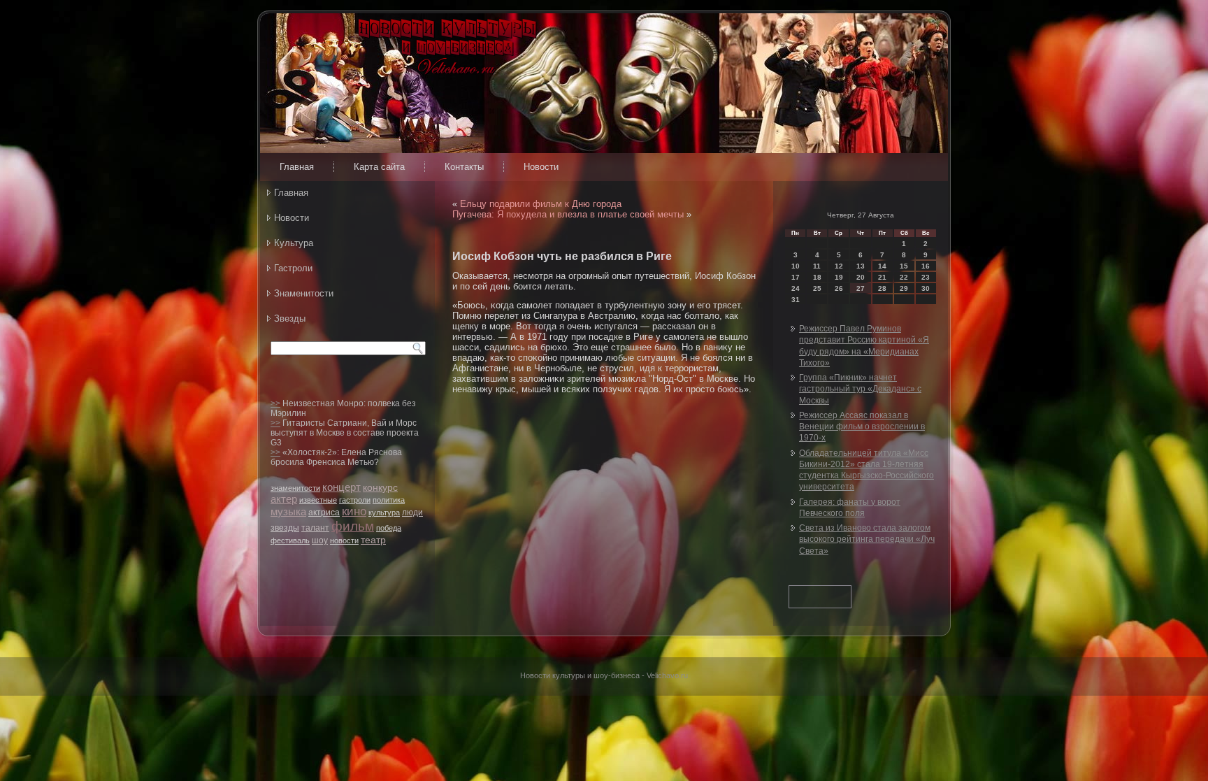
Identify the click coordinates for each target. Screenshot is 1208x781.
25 (817, 288)
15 (904, 266)
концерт (341, 487)
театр (373, 539)
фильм (352, 526)
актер (284, 499)
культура (384, 512)
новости (344, 540)
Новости (541, 167)
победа (388, 528)
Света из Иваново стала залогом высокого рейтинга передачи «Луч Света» (867, 539)
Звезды (289, 318)
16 (925, 266)
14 (882, 266)
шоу (320, 540)
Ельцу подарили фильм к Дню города (540, 204)
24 (795, 288)
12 (839, 266)
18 (817, 277)
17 (795, 277)
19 (839, 277)
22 (904, 277)
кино (354, 511)
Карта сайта (379, 167)
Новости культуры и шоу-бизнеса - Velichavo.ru (604, 675)
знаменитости (295, 488)
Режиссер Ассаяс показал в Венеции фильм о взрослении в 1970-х (862, 426)
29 (904, 288)
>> (275, 403)
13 (860, 266)
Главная (297, 167)
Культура (293, 243)
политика (389, 500)
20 (860, 277)
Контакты (464, 167)
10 (795, 266)
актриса (324, 512)
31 (795, 299)
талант (315, 528)
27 (860, 288)
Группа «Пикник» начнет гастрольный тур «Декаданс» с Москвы (860, 389)
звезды (285, 528)
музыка (288, 511)
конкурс (380, 487)
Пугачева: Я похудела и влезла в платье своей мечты (568, 214)
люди (412, 512)
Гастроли (293, 268)
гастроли (355, 500)
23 (925, 277)
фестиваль (290, 540)
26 (839, 288)
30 (925, 288)
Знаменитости (303, 293)
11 (817, 266)
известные (318, 500)
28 (882, 288)
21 (882, 277)
